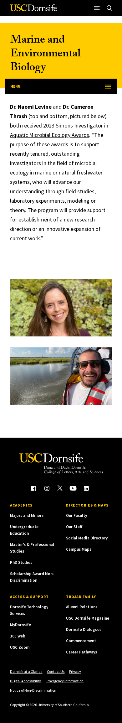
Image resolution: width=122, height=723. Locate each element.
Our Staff (74, 526)
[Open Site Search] (109, 8)
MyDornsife (20, 624)
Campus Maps (78, 549)
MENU (15, 86)
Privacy (75, 671)
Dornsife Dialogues (83, 629)
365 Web (17, 636)
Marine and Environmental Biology (45, 54)
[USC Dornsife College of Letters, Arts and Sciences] (33, 10)
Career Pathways (81, 652)
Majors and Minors (26, 515)
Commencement (81, 640)
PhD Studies (21, 562)
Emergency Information (65, 681)
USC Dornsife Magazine (87, 618)
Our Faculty (76, 515)
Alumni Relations (81, 607)
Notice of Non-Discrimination (33, 690)
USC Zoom (19, 647)
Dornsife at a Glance (26, 671)
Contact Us (55, 671)
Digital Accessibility (25, 681)
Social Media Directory (87, 538)
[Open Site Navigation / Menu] (97, 8)
